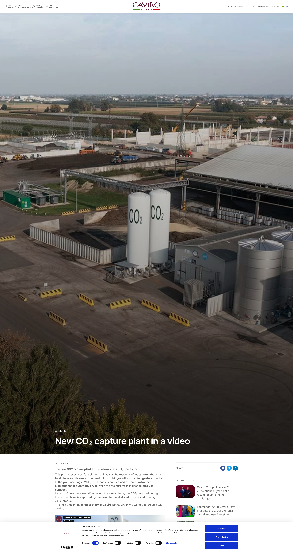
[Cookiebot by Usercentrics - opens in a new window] (67, 547)
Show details (171, 543)
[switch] (118, 543)
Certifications (263, 6)
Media (253, 6)
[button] (222, 468)
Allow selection (222, 537)
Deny (222, 545)
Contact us (275, 6)
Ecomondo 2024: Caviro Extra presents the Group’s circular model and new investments (216, 510)
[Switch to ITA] (283, 6)
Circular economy (241, 6)
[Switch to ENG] (287, 6)
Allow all (221, 528)
